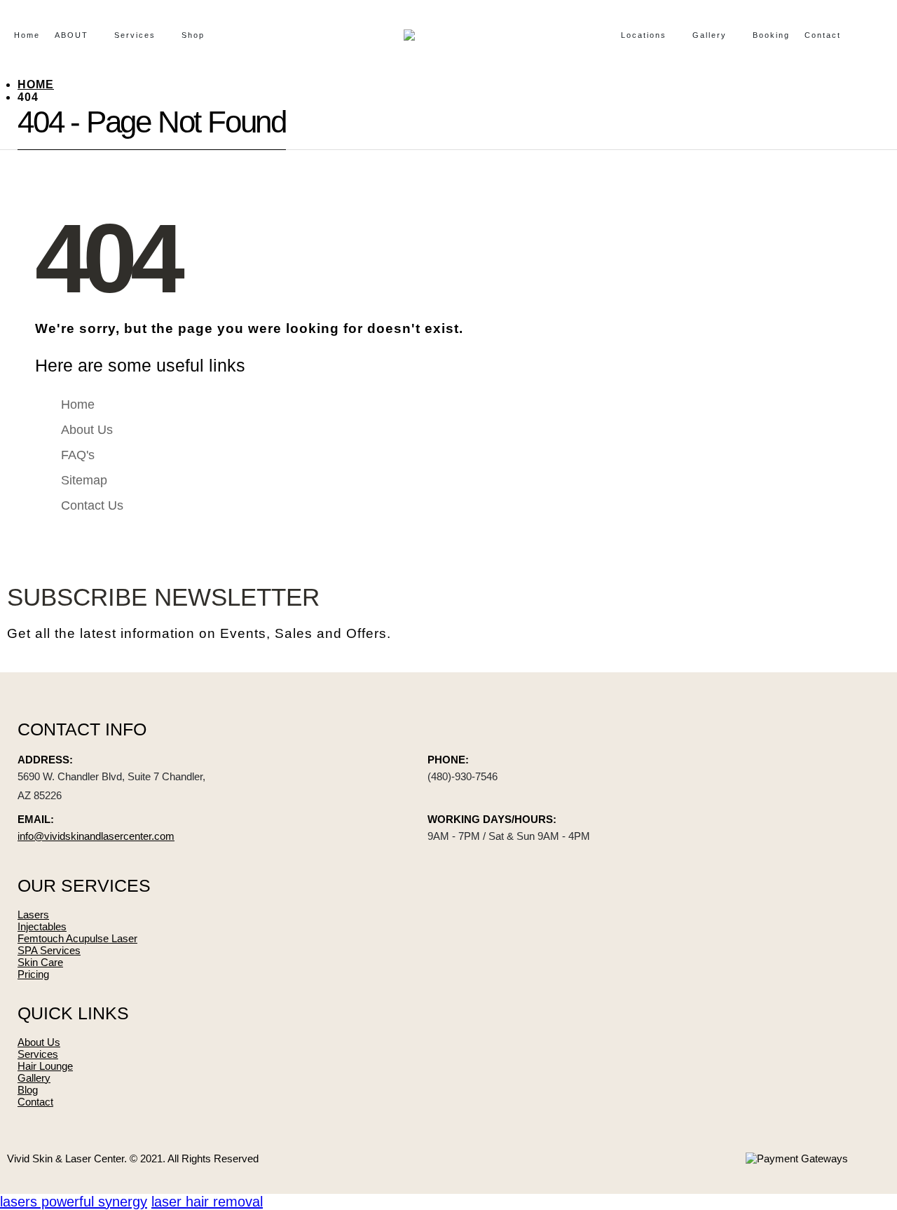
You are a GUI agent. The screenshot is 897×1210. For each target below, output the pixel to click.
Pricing (33, 974)
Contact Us (92, 505)
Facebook (762, 613)
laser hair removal (207, 1201)
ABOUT (71, 35)
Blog (28, 1090)
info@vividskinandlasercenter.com (96, 836)
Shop (193, 35)
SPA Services (49, 950)
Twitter (797, 613)
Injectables (42, 926)
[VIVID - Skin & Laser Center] (427, 35)
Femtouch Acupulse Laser (77, 938)
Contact (822, 35)
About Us (87, 430)
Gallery (709, 35)
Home (27, 35)
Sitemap (84, 480)
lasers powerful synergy (73, 1201)
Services (135, 35)
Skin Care (40, 962)
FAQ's (78, 455)
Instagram (833, 613)
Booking (771, 35)
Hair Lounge (45, 1066)
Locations (643, 35)
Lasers (33, 914)
